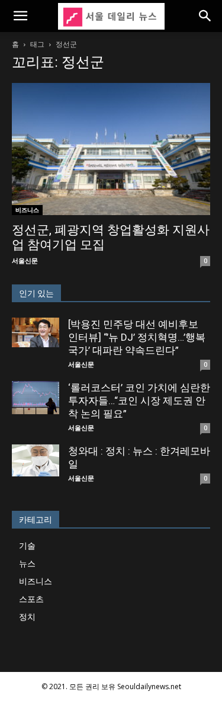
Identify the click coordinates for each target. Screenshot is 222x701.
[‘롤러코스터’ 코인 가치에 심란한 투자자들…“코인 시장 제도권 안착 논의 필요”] (35, 397)
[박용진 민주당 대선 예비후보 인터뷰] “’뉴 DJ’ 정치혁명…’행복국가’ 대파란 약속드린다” (136, 337)
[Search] (205, 16)
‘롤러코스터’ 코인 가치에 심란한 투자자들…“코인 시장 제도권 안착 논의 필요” (139, 401)
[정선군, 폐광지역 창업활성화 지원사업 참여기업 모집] (111, 149)
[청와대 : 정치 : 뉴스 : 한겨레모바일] (35, 460)
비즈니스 (27, 210)
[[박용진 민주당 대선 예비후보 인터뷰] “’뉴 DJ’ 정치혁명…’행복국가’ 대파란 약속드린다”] (35, 332)
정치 (27, 616)
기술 (27, 545)
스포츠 (31, 598)
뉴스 (27, 563)
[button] (20, 16)
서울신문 (25, 260)
